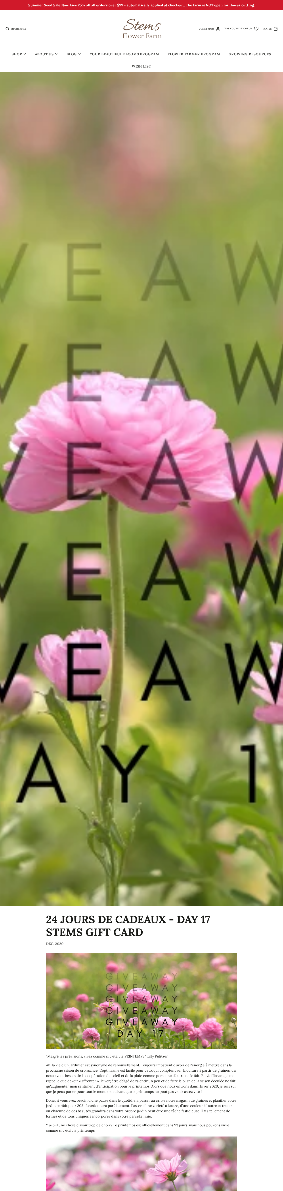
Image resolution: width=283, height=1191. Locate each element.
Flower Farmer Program (194, 54)
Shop (17, 54)
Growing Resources (250, 54)
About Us (44, 54)
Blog (72, 54)
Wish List (141, 66)
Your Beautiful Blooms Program (124, 54)
